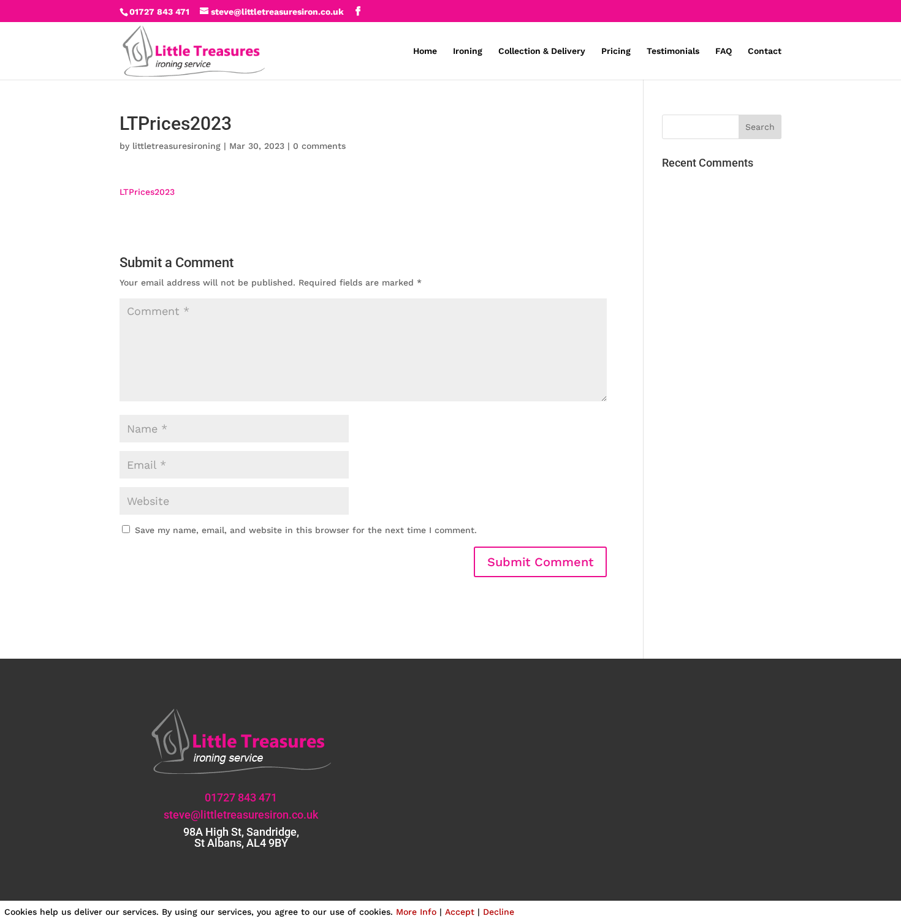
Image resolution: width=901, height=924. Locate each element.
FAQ (723, 51)
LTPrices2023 (147, 192)
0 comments (319, 146)
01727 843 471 (159, 12)
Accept (459, 912)
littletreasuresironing (176, 146)
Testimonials (673, 51)
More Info (416, 912)
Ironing (467, 51)
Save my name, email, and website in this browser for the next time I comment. (306, 530)
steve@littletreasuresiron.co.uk (241, 814)
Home (425, 51)
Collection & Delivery (541, 51)
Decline (498, 912)
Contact (764, 51)
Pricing (616, 51)
